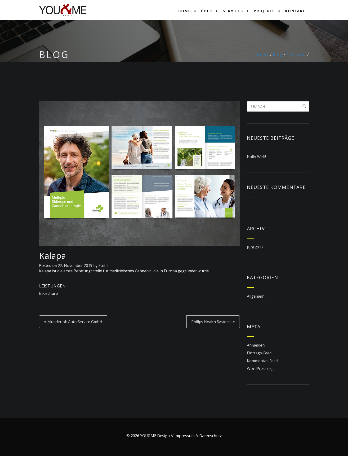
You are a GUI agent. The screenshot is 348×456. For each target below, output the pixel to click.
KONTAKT (295, 11)
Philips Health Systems (211, 321)
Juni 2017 (255, 247)
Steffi (103, 265)
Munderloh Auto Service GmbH (74, 321)
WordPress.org (260, 368)
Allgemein (255, 296)
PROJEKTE (264, 11)
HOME (184, 11)
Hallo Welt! (256, 156)
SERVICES (233, 11)
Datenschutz (210, 435)
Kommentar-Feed (262, 360)
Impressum (184, 435)
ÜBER (207, 11)
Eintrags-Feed (259, 353)
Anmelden (256, 345)
